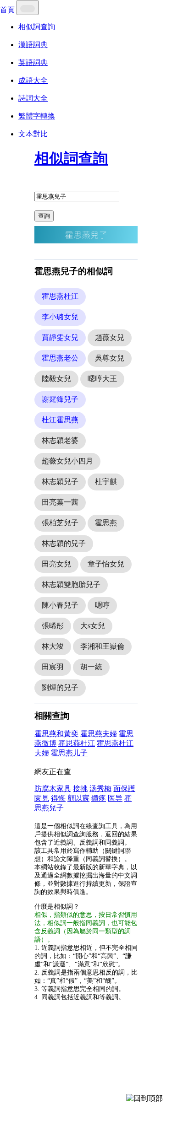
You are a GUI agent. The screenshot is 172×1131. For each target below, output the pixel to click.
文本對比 (33, 134)
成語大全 (33, 80)
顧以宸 (78, 798)
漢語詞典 (33, 44)
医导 (115, 798)
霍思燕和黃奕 (56, 734)
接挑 (80, 788)
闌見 (41, 798)
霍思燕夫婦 (98, 734)
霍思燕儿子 (69, 753)
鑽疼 (98, 798)
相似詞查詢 (36, 27)
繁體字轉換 (36, 116)
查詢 (44, 215)
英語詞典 (33, 62)
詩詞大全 (33, 98)
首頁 (7, 10)
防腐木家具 (52, 788)
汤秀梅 (100, 788)
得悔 (58, 798)
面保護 (124, 788)
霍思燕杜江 (76, 743)
